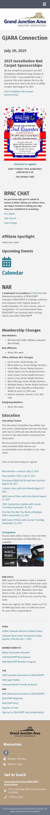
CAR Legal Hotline (11, 680)
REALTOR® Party (10, 703)
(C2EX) (34, 293)
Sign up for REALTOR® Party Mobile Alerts (23, 712)
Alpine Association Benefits (16, 652)
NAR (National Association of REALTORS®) (23, 693)
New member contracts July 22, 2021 (20, 471)
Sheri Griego (10, 223)
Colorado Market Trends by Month (19, 684)
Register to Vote (10, 707)
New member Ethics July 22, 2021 (18, 476)
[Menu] (44, 4)
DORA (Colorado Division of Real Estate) (22, 631)
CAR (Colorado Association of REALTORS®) (23, 675)
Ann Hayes (9, 213)
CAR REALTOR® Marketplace (16, 657)
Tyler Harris (10, 218)
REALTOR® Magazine (12, 698)
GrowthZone (35, 811)
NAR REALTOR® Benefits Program (19, 661)
